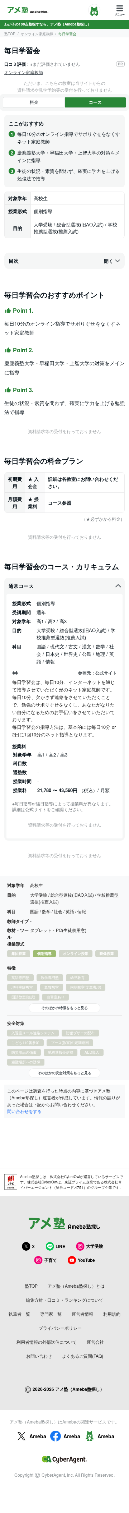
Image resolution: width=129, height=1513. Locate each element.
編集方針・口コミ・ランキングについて (64, 1300)
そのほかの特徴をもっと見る (64, 1007)
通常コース (21, 585)
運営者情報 (82, 1314)
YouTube (86, 1260)
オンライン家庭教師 (37, 33)
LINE (60, 1246)
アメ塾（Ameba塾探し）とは (76, 1286)
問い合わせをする (24, 1111)
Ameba (37, 1436)
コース (95, 102)
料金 (34, 102)
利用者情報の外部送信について (46, 1342)
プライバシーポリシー (60, 1328)
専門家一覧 (51, 1314)
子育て (50, 1260)
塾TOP (9, 33)
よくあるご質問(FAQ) (82, 1356)
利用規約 (111, 1314)
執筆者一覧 (19, 1314)
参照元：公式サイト (97, 673)
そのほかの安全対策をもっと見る (64, 1072)
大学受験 (94, 1246)
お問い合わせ (39, 1356)
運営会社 (95, 1342)
